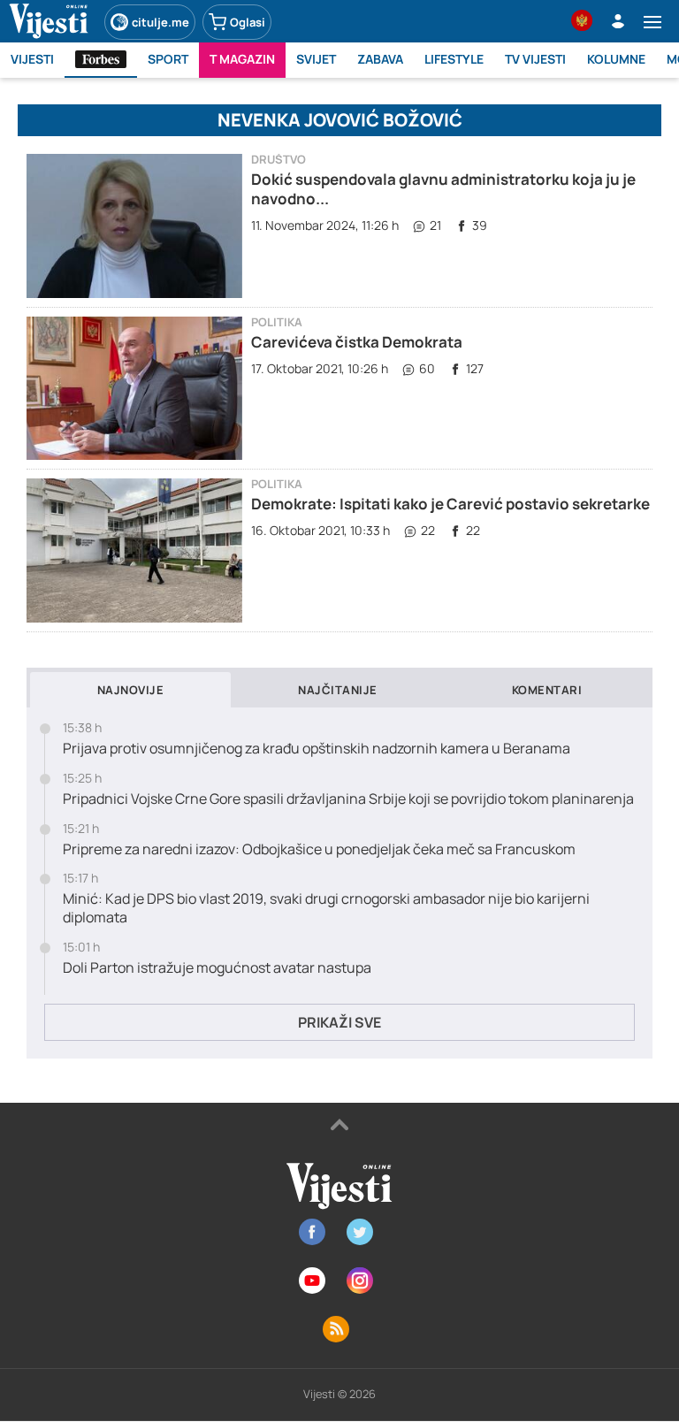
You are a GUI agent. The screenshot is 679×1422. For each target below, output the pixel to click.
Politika (276, 322)
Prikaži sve (339, 1022)
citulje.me (160, 22)
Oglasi (247, 22)
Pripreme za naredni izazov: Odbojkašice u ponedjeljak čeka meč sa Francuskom (319, 849)
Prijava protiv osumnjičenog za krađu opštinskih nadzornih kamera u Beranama (316, 748)
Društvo (278, 159)
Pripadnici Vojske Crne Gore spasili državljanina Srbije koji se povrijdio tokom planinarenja (348, 799)
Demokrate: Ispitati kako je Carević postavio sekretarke (450, 503)
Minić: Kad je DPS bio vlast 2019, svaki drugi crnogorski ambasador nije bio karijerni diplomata (326, 908)
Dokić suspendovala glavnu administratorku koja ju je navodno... (443, 189)
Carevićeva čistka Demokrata (356, 342)
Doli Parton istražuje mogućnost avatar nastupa (217, 968)
